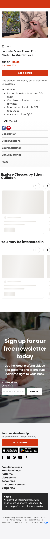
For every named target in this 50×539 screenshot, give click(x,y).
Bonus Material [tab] (11, 155)
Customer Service (13, 484)
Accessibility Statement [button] (12, 522)
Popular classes (12, 467)
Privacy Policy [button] (15, 520)
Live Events (9, 477)
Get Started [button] (20, 442)
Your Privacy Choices (34, 522)
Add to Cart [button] (25, 73)
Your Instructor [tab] (11, 148)
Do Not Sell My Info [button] (32, 520)
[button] (4, 128)
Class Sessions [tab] (11, 141)
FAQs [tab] (5, 162)
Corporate (8, 488)
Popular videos (11, 470)
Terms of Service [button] (40, 518)
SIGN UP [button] (34, 391)
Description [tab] (9, 134)
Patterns (7, 474)
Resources (8, 481)
